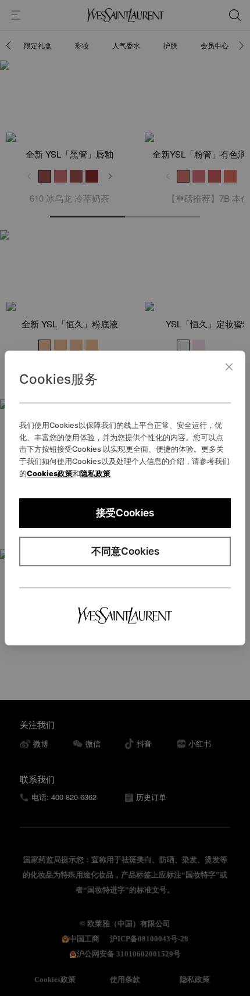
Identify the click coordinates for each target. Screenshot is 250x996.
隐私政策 (95, 473)
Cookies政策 (50, 473)
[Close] (229, 367)
